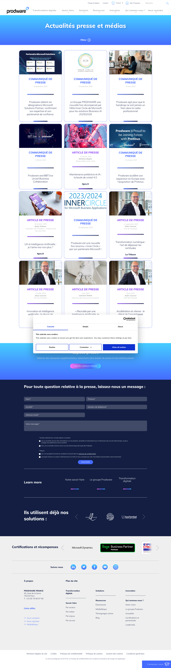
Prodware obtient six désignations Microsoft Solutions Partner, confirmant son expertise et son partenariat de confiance (40, 108)
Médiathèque (32, 624)
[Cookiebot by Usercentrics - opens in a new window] (125, 319)
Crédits (54, 654)
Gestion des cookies (114, 654)
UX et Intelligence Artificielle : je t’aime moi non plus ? (40, 246)
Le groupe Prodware (134, 609)
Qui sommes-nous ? (135, 10)
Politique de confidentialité (71, 654)
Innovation (115, 10)
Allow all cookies (119, 347)
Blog (98, 618)
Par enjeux (70, 616)
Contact (105, 3)
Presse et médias (93, 3)
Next (144, 516)
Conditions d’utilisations (100, 659)
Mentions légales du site (37, 654)
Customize (84, 347)
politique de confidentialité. (87, 454)
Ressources (99, 10)
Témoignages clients (104, 613)
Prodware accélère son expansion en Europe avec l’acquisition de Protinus (130, 178)
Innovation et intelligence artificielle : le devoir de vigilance (40, 314)
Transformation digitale (44, 10)
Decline (52, 347)
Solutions (83, 10)
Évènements (101, 605)
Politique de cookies (94, 654)
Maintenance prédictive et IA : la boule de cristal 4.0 (85, 176)
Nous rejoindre (155, 10)
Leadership (130, 625)
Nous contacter (33, 618)
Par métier (70, 612)
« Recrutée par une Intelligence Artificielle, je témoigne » (85, 314)
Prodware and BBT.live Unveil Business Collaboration (40, 178)
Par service (70, 620)
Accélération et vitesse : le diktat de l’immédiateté (131, 313)
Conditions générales (135, 654)
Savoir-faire (68, 10)
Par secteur (70, 607)
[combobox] (156, 3)
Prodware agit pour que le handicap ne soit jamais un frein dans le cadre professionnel (130, 106)
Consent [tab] (50, 327)
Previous (76, 516)
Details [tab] (85, 327)
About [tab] (120, 327)
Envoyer (85, 462)
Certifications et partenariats (132, 619)
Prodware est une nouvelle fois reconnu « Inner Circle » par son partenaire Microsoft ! (85, 246)
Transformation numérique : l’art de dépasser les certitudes (131, 245)
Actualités (130, 613)
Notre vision (131, 605)
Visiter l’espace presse (85, 366)
